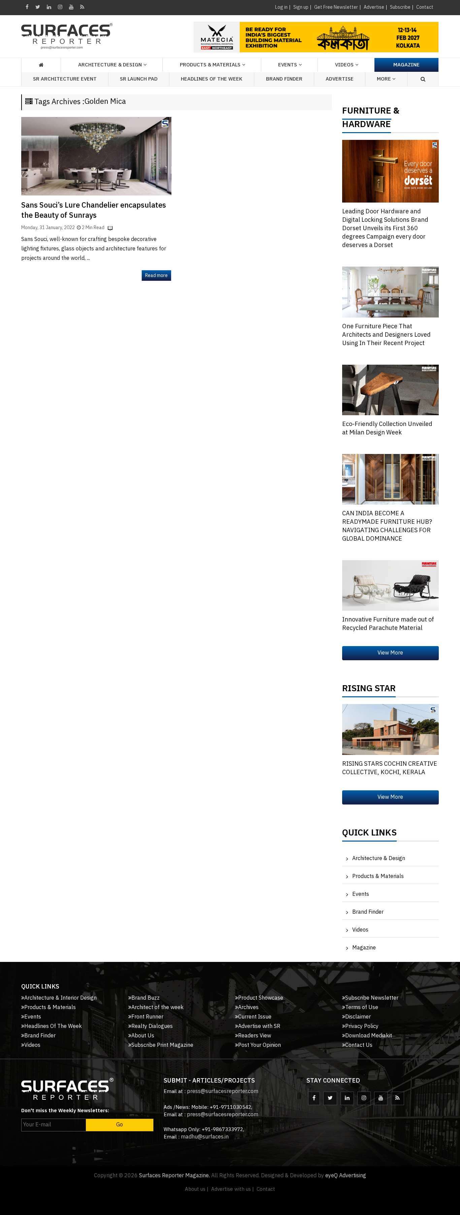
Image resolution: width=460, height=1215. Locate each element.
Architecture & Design (378, 858)
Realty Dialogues (152, 1026)
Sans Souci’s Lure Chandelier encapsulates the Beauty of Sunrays (93, 210)
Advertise (374, 7)
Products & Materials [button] (210, 65)
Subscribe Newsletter (371, 998)
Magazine (406, 65)
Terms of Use (361, 1007)
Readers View (254, 1035)
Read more (156, 275)
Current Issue (254, 1017)
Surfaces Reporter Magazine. (174, 1175)
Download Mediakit (368, 1035)
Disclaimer (358, 1017)
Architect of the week (157, 1007)
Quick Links (369, 834)
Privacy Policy (362, 1026)
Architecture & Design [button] (110, 65)
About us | (196, 1189)
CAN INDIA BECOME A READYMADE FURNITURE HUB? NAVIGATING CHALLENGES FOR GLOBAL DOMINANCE (387, 526)
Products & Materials (378, 876)
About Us (142, 1035)
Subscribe (400, 7)
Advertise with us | (232, 1189)
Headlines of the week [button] (211, 79)
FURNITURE (366, 112)
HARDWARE (366, 126)
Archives (248, 1007)
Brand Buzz (145, 998)
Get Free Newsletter (336, 7)
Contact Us (358, 1045)
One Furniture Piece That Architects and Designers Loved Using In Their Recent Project (386, 335)
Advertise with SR (259, 1026)
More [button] (384, 79)
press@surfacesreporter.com (222, 1091)
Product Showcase (260, 998)
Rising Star (369, 690)
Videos (344, 65)
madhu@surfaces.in (205, 1137)
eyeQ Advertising (345, 1175)
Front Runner (147, 1017)
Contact (424, 7)
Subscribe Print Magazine (162, 1045)
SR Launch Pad (139, 79)
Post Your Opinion (259, 1045)
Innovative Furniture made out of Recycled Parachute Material (388, 624)
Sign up (300, 7)
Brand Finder (284, 79)
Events (360, 894)
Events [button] (287, 65)
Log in (281, 7)
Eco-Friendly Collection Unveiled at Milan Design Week (387, 428)
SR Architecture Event (65, 79)
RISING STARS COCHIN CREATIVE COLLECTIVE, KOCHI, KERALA (389, 768)
